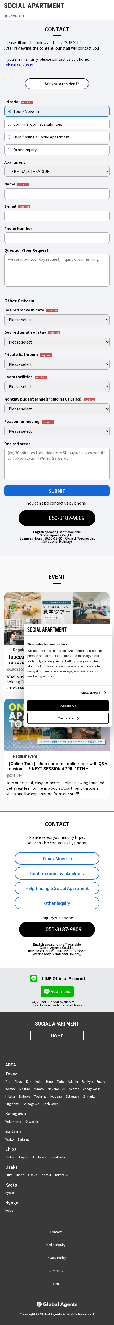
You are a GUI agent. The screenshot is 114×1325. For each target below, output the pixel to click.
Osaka (11, 1167)
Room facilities (24, 377)
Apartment (14, 162)
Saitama (13, 1131)
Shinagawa (31, 1103)
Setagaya (72, 1096)
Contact (56, 1232)
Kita (29, 1081)
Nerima (74, 1089)
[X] (50, 1048)
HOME (57, 1035)
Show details (90, 692)
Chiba (10, 1149)
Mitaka (10, 1096)
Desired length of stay (31, 332)
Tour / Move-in (26, 111)
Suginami (12, 1103)
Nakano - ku (56, 1089)
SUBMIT (57, 491)
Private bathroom (27, 355)
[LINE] (76, 1048)
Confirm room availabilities (37, 124)
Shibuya (24, 1096)
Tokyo (11, 1073)
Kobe (9, 1210)
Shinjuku (89, 1096)
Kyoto (11, 1185)
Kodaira (56, 1096)
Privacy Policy (56, 1257)
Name (16, 184)
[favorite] (93, 6)
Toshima (40, 1096)
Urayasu (23, 1157)
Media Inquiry (55, 1244)
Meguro (24, 1089)
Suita (9, 1174)
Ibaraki (46, 1174)
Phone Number (18, 228)
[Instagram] (37, 1048)
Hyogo (12, 1202)
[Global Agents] (57, 1305)
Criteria (17, 102)
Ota (8, 1081)
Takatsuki (61, 1174)
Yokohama (13, 1121)
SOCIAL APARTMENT (57, 1024)
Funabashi (57, 1157)
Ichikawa (39, 1157)
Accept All (68, 705)
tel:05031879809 (18, 64)
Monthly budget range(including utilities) (49, 399)
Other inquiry (25, 149)
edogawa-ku (92, 1089)
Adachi (73, 1081)
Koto (38, 1081)
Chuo (18, 1081)
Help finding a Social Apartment (41, 137)
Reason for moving (28, 421)
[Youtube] (63, 1048)
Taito (60, 1081)
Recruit (56, 1283)
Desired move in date (30, 310)
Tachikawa (51, 1103)
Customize (65, 718)
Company (56, 1270)
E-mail (16, 206)
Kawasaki (32, 1121)
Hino (49, 1081)
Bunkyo (87, 1081)
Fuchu (101, 1081)
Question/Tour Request (26, 250)
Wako (9, 1139)
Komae (10, 1089)
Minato (39, 1089)
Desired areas (17, 443)
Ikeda (20, 1174)
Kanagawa (15, 1113)
